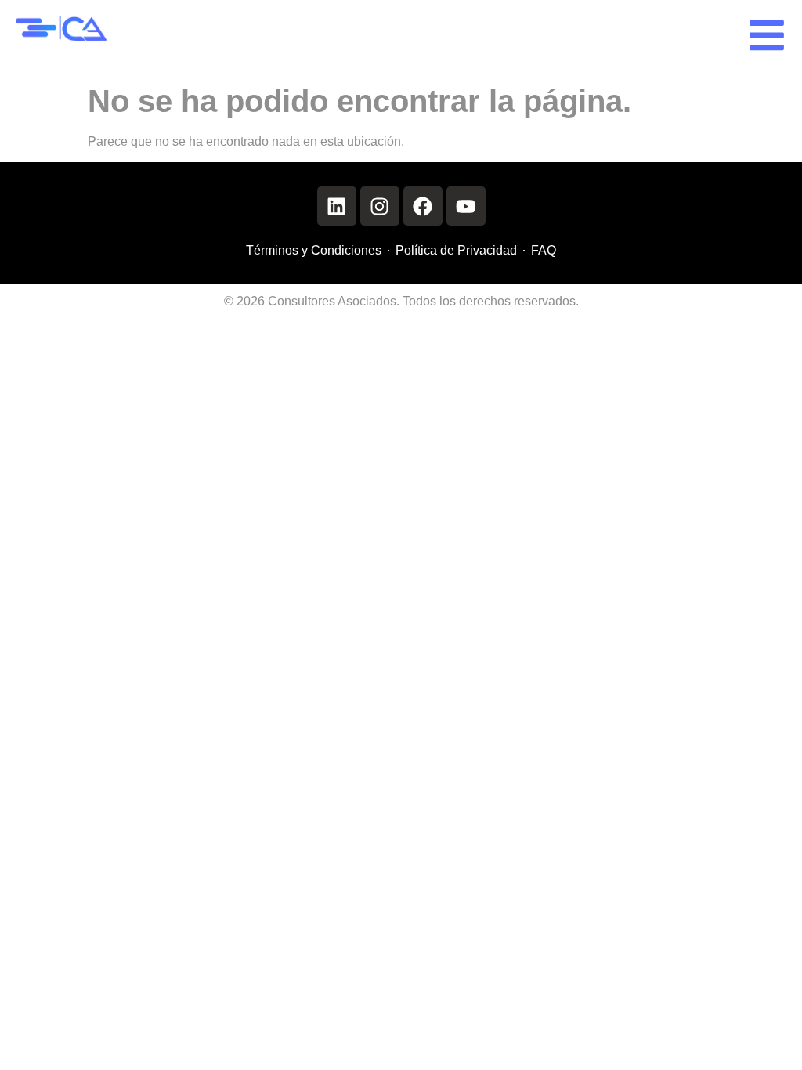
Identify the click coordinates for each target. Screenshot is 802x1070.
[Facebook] (423, 206)
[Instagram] (379, 206)
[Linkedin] (336, 206)
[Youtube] (466, 206)
